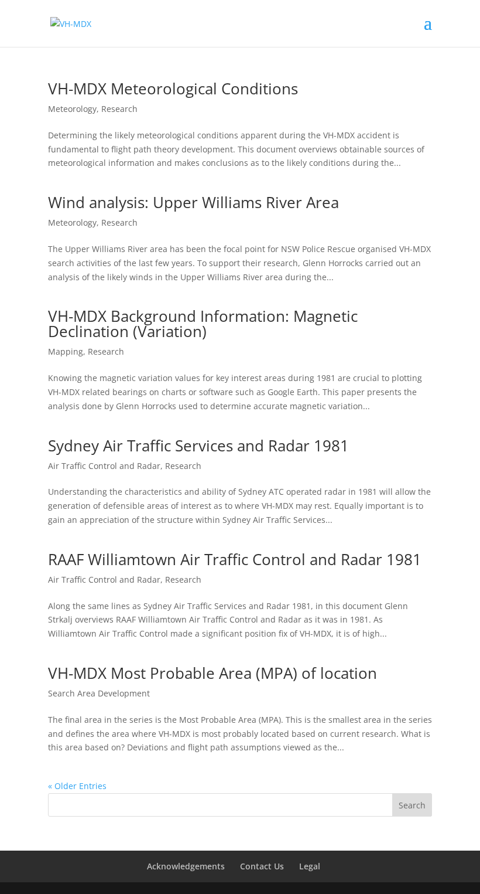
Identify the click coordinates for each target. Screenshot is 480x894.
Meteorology (72, 108)
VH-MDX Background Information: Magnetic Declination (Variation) (203, 323)
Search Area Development (99, 693)
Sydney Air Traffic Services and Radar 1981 (198, 445)
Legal (309, 866)
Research (119, 108)
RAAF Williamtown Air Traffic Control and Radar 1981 (234, 559)
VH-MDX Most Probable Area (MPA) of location (212, 673)
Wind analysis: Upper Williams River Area (193, 202)
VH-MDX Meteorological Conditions (173, 88)
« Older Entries (77, 785)
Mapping (65, 351)
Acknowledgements (186, 866)
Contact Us (262, 866)
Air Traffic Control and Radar (104, 465)
